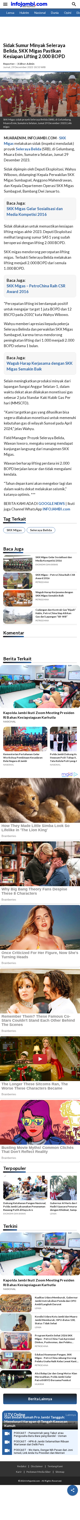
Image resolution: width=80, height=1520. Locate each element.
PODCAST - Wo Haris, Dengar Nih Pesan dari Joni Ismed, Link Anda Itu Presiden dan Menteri (43, 1451)
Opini (67, 12)
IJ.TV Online (14, 1415)
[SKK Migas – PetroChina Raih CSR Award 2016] (17, 581)
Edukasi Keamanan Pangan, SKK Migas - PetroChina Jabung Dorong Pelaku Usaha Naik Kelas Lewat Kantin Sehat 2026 (57, 1358)
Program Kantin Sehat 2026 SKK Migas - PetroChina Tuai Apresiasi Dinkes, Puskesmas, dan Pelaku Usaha (55, 1339)
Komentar (13, 632)
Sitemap (59, 1471)
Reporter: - (9, 63)
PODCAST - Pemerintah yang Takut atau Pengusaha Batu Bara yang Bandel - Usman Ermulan (40, 1436)
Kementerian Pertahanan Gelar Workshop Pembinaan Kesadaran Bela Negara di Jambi (22, 758)
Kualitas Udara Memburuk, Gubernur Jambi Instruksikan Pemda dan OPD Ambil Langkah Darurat (56, 1301)
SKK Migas (14, 530)
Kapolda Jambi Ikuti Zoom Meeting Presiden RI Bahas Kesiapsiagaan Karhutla (38, 715)
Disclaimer (37, 1466)
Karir (19, 1471)
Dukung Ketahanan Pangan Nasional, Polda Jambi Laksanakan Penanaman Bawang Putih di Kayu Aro (24, 1206)
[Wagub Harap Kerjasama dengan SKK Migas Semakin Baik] (17, 598)
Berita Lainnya (40, 1399)
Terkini (10, 1226)
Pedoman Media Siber (38, 1471)
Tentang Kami (55, 1466)
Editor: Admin (26, 63)
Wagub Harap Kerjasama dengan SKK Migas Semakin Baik (54, 594)
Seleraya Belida (41, 530)
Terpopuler (14, 1168)
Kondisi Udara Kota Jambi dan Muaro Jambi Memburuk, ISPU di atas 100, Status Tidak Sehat (56, 1320)
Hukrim (24, 12)
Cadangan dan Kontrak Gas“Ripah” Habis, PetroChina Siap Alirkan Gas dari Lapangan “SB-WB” (55, 613)
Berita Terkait (17, 658)
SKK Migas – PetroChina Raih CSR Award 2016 (55, 576)
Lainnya (71, 1415)
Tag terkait (14, 518)
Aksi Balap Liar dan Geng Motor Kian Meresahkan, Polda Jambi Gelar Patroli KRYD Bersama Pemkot (56, 1377)
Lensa (10, 12)
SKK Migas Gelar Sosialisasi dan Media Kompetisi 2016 (53, 559)
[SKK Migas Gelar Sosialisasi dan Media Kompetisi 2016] (17, 563)
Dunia (55, 12)
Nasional (40, 12)
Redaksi (21, 1466)
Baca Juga (13, 548)
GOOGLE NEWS (51, 503)
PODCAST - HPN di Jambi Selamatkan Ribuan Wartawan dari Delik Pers (41, 1443)
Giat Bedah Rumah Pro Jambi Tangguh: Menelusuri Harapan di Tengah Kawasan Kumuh (35, 1421)
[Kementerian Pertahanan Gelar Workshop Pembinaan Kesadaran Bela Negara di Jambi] (25, 740)
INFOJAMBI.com (56, 509)
